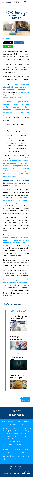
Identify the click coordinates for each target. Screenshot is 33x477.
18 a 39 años (5, 459)
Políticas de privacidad (21, 474)
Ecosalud (6, 38)
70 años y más (27, 459)
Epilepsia (16, 436)
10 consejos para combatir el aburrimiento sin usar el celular (18, 338)
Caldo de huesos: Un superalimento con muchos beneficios (17, 377)
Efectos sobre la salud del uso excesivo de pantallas (17, 357)
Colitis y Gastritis (15, 431)
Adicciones (17, 428)
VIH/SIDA (21, 452)
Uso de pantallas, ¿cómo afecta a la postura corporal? (18, 318)
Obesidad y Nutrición (15, 444)
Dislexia (15, 433)
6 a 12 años (15, 456)
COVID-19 (26, 431)
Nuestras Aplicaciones (22, 422)
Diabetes (7, 433)
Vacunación (11, 452)
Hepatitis (24, 436)
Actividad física (7, 428)
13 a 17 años (25, 456)
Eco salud (23, 433)
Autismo (26, 428)
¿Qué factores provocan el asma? (16, 15)
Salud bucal (25, 447)
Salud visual (26, 449)
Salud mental (6, 449)
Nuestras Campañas (16, 424)
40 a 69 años (16, 459)
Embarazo (7, 436)
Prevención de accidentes (11, 447)
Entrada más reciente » (25, 399)
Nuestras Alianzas (7, 422)
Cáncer (5, 431)
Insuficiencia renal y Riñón (16, 441)
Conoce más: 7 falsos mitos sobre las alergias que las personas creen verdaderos (16, 182)
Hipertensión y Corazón (10, 439)
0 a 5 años (6, 456)
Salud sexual (16, 449)
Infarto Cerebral (24, 439)
